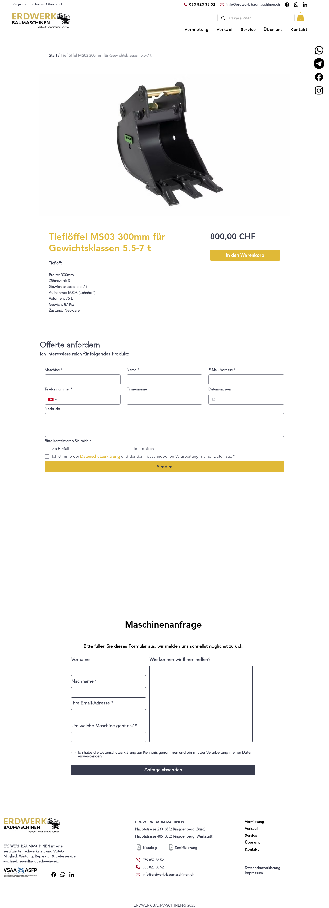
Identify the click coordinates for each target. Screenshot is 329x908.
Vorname (80, 659)
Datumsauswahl (220, 389)
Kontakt (252, 849)
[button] (300, 16)
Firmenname (137, 389)
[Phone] (138, 866)
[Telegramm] (319, 63)
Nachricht (52, 408)
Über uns (252, 842)
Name (133, 369)
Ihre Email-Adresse (90, 703)
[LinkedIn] (305, 4)
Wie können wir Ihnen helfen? (180, 659)
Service (251, 835)
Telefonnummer (58, 389)
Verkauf (251, 828)
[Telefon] (185, 4)
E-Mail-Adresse (221, 369)
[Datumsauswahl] (214, 399)
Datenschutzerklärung (263, 867)
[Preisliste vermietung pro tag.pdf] (138, 848)
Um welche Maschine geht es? (102, 725)
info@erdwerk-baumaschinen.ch (168, 874)
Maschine (53, 369)
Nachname (82, 681)
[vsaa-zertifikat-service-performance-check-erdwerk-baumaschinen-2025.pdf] (171, 848)
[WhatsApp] (296, 4)
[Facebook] (287, 4)
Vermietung (253, 821)
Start (53, 55)
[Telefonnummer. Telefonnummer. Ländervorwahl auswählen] (53, 399)
